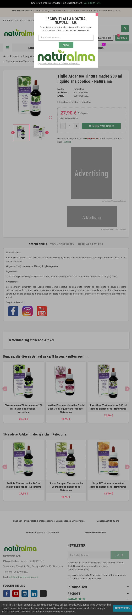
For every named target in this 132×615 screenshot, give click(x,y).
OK (67, 45)
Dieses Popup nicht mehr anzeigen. (60, 63)
